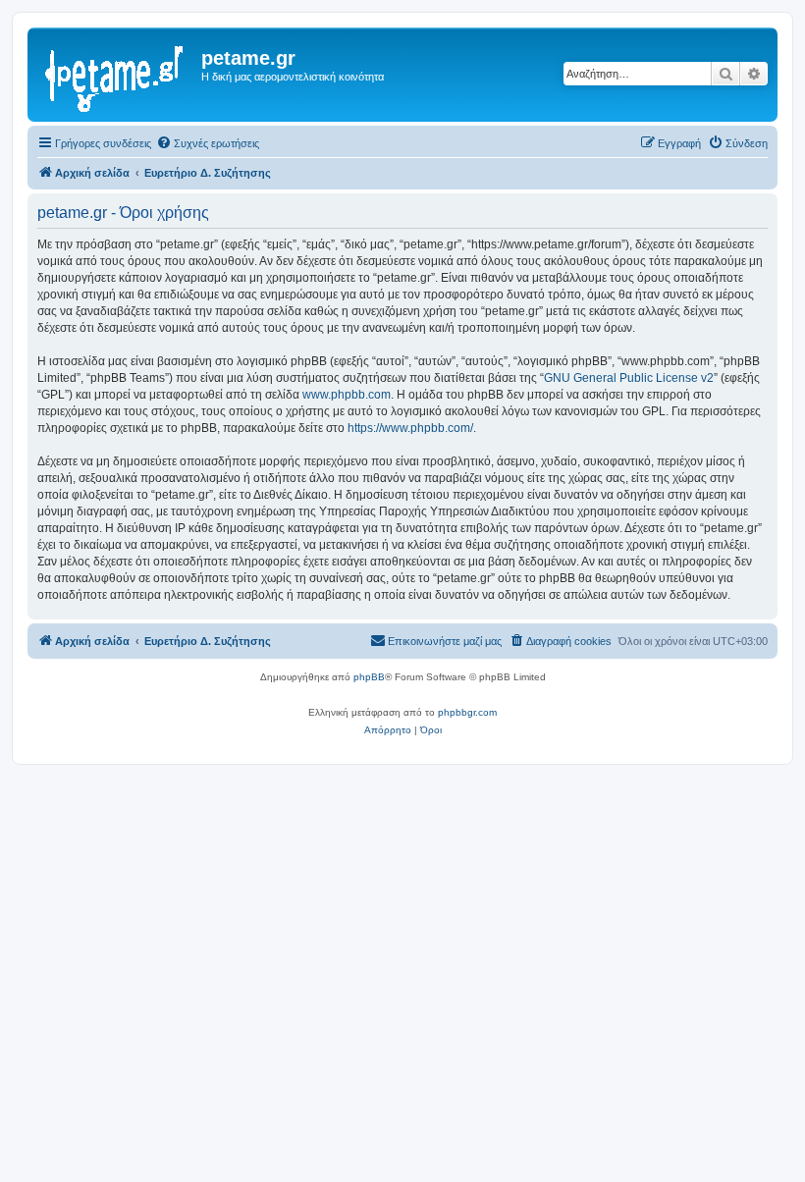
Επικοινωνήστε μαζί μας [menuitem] (445, 641)
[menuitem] (207, 143)
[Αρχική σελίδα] (116, 74)
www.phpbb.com (346, 395)
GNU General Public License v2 (629, 378)
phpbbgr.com (467, 712)
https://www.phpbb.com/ (410, 428)
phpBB (369, 677)
